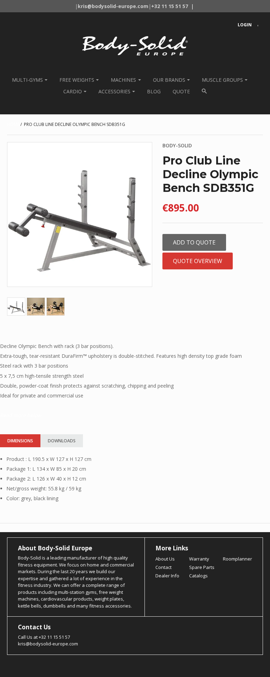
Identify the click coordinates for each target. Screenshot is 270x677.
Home (13, 124)
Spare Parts (201, 567)
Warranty (199, 559)
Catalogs (198, 575)
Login (245, 25)
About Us (165, 559)
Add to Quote (194, 242)
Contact (163, 567)
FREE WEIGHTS (76, 79)
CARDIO (72, 91)
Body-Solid (177, 145)
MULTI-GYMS (27, 79)
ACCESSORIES (114, 91)
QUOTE (181, 91)
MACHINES (123, 79)
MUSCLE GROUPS (222, 79)
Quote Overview (197, 261)
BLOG (154, 91)
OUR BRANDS (169, 79)
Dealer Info (167, 575)
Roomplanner (237, 559)
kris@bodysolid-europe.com (48, 644)
